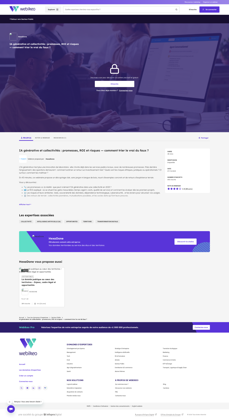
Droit (68, 360)
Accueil (21, 317)
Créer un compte (26, 376)
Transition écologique (170, 348)
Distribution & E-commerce (123, 367)
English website (137, 406)
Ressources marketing (192, 2)
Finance (165, 356)
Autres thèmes (120, 371)
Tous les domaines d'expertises (37, 317)
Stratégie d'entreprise (122, 348)
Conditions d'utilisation (100, 406)
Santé (69, 371)
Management (71, 352)
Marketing (166, 352)
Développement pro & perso (76, 348)
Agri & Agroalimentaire (74, 367)
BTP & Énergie (167, 364)
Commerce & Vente (169, 360)
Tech (68, 356)
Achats (117, 360)
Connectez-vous (26, 381)
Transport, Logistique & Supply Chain (175, 367)
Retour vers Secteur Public (22, 19)
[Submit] (176, 9)
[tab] (26, 138)
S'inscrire (193, 9)
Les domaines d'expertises (30, 370)
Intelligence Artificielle (122, 352)
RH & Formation (120, 356)
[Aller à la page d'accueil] (24, 9)
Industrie (70, 364)
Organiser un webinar (210, 2)
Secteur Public (56, 317)
